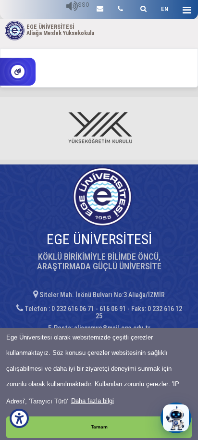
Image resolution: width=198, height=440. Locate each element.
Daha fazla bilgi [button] (92, 400)
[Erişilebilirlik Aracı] (19, 418)
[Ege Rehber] (120, 7)
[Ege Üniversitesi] (142, 7)
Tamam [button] (99, 426)
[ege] (100, 7)
